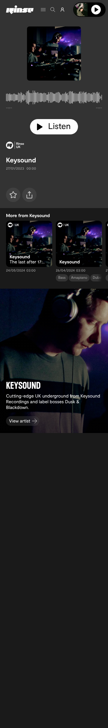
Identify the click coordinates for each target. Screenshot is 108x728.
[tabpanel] (54, 99)
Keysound (21, 160)
